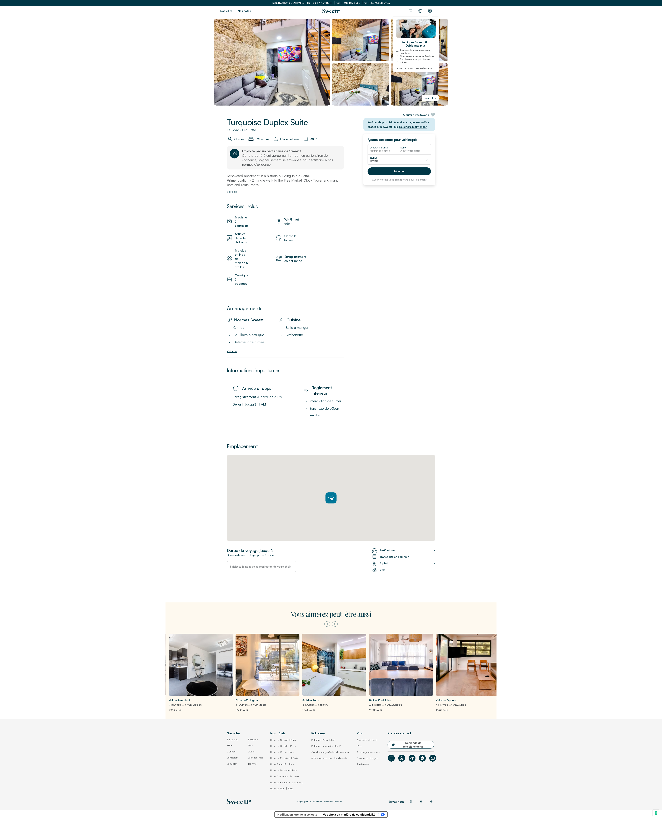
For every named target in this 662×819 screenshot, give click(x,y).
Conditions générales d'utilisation (330, 752)
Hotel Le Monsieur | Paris (284, 758)
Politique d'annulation (323, 739)
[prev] (327, 624)
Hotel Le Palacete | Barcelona (286, 782)
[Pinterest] (431, 801)
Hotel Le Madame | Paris (283, 770)
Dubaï (251, 751)
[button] (399, 171)
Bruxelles (253, 739)
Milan (230, 745)
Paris (250, 745)
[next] (335, 624)
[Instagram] (410, 801)
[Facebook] (422, 758)
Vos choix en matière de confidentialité (349, 814)
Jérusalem (232, 757)
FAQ (359, 746)
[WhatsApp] (401, 758)
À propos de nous (367, 739)
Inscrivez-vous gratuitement (419, 68)
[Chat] (391, 758)
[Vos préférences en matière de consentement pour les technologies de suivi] (656, 813)
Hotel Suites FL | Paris (282, 764)
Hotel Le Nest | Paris (281, 788)
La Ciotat (232, 763)
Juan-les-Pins (255, 757)
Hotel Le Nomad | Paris (283, 739)
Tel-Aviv (252, 763)
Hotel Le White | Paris (282, 752)
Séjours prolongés (367, 758)
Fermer (399, 68)
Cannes (231, 751)
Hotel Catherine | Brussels (284, 776)
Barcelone (232, 739)
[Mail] (433, 758)
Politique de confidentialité (326, 746)
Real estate (363, 764)
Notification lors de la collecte (297, 814)
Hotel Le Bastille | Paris (283, 746)
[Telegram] (412, 758)
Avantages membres (368, 752)
